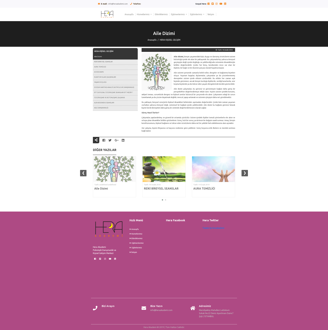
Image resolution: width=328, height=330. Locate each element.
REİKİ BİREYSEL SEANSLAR (103, 61)
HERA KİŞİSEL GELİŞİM (170, 40)
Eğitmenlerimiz (178, 14)
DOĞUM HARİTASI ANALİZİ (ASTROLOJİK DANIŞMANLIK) (114, 87)
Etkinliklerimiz (162, 14)
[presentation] (83, 173)
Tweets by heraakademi (213, 228)
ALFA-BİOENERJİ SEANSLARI (104, 102)
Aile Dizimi (98, 56)
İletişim (212, 14)
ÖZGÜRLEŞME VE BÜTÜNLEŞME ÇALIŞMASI (109, 97)
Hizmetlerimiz (143, 14)
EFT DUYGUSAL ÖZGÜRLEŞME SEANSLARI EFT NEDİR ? (113, 92)
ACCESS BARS (99, 72)
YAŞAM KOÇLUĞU (100, 82)
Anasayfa (130, 14)
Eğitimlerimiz (196, 14)
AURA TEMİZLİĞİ (100, 67)
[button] (162, 200)
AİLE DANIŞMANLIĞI (101, 108)
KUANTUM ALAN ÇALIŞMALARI (105, 77)
